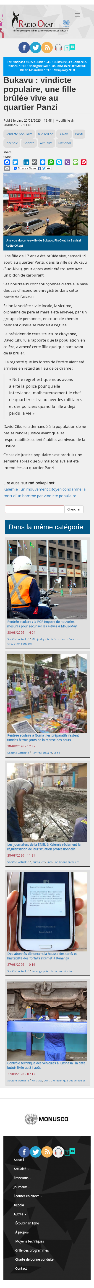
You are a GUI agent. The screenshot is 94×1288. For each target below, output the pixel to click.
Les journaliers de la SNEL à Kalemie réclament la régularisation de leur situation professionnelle (44, 846)
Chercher (74, 509)
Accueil (19, 1160)
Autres (19, 1214)
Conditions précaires (66, 862)
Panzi (79, 134)
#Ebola (19, 1205)
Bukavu (64, 134)
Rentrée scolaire (57, 639)
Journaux (21, 1187)
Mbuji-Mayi (38, 639)
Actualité (46, 143)
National (64, 143)
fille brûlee (45, 134)
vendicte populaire (19, 134)
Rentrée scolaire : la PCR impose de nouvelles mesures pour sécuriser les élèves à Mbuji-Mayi (42, 623)
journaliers (38, 862)
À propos (22, 1232)
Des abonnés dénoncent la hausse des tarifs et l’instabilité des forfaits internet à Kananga (42, 955)
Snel (49, 862)
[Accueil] (40, 21)
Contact (21, 1268)
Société (29, 143)
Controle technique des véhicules (64, 1080)
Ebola (57, 752)
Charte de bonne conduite (34, 1259)
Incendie (12, 143)
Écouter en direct (27, 1196)
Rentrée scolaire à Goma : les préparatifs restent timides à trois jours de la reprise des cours (43, 737)
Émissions (21, 1178)
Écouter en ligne (27, 1223)
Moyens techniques (29, 1241)
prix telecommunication (58, 971)
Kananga (37, 971)
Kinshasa (37, 1080)
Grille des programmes (32, 1250)
